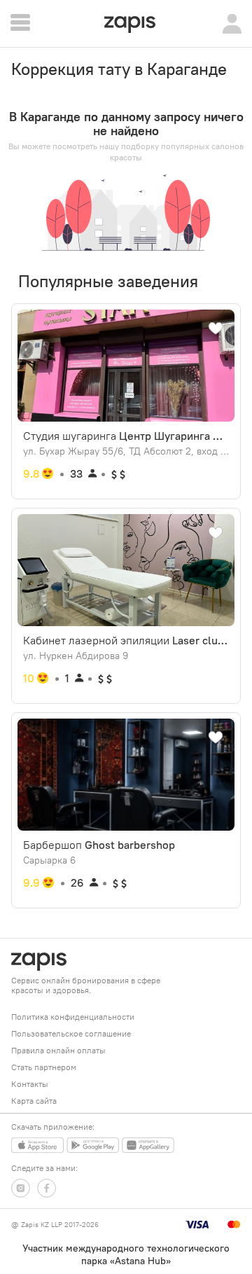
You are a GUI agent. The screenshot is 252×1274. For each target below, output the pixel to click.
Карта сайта (34, 1100)
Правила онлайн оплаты (58, 1050)
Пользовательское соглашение (71, 1033)
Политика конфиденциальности (72, 1016)
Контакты (29, 1084)
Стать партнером (43, 1067)
